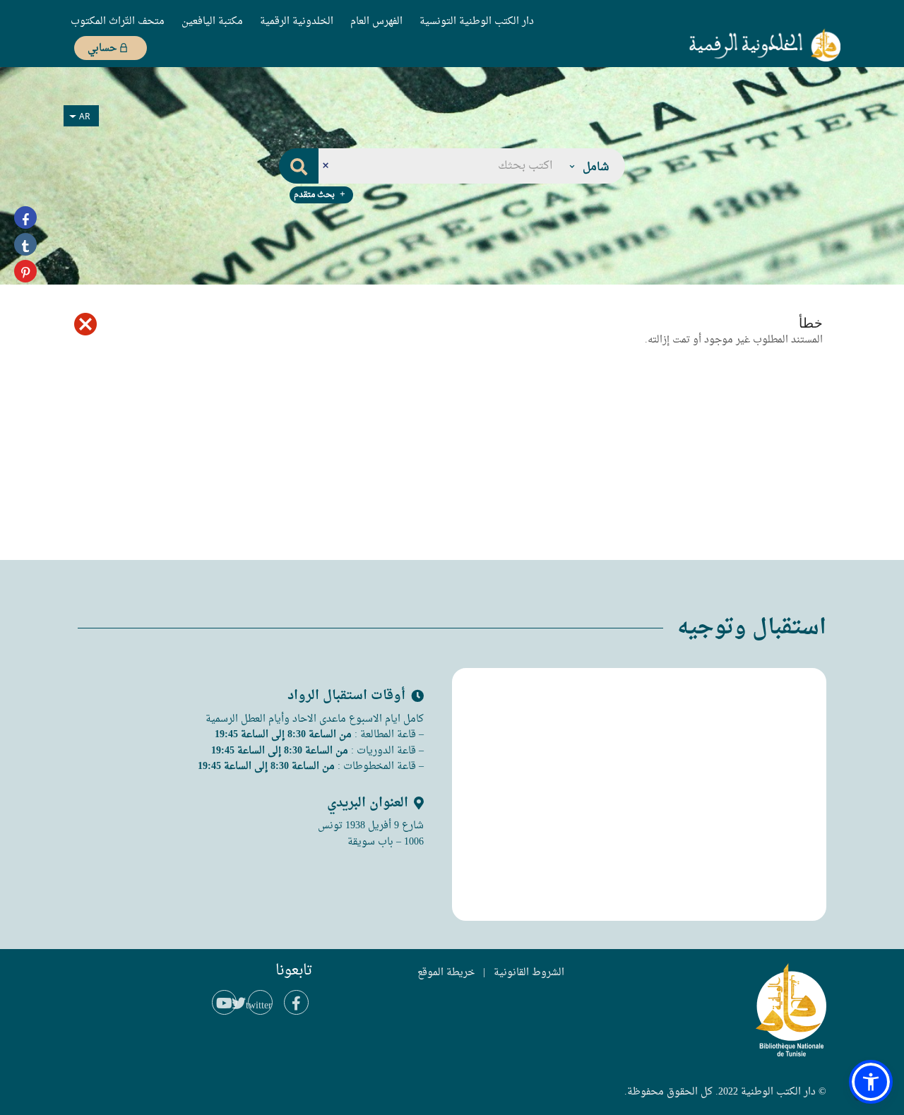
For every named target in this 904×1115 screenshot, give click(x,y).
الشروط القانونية (529, 972)
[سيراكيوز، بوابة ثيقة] (740, 44)
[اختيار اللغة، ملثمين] (81, 115)
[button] (588, 166)
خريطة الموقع (446, 972)
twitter (260, 1005)
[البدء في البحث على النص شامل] (299, 166)
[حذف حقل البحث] (325, 166)
